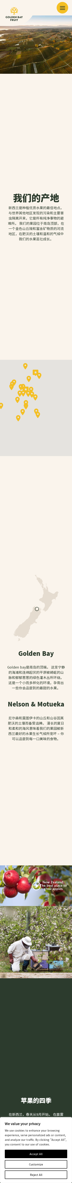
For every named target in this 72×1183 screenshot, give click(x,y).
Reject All (36, 1175)
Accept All (36, 1154)
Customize (36, 1164)
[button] (62, 7)
